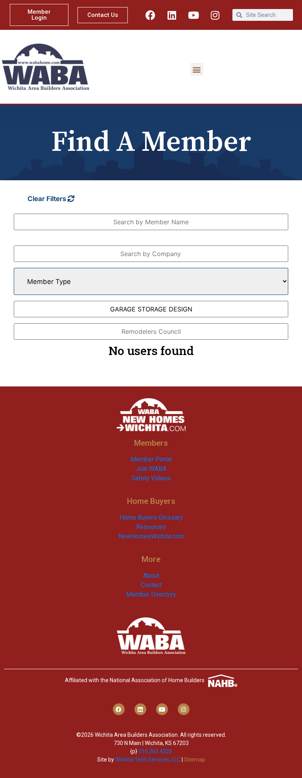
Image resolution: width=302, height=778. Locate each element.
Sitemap (194, 759)
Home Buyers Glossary (151, 517)
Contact (151, 585)
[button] (196, 69)
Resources (151, 527)
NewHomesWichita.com (151, 536)
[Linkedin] (172, 15)
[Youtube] (193, 15)
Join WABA (151, 468)
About (151, 575)
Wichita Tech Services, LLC (147, 759)
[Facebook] (150, 15)
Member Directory (151, 594)
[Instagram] (215, 15)
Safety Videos (151, 478)
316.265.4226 (155, 751)
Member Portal (151, 459)
